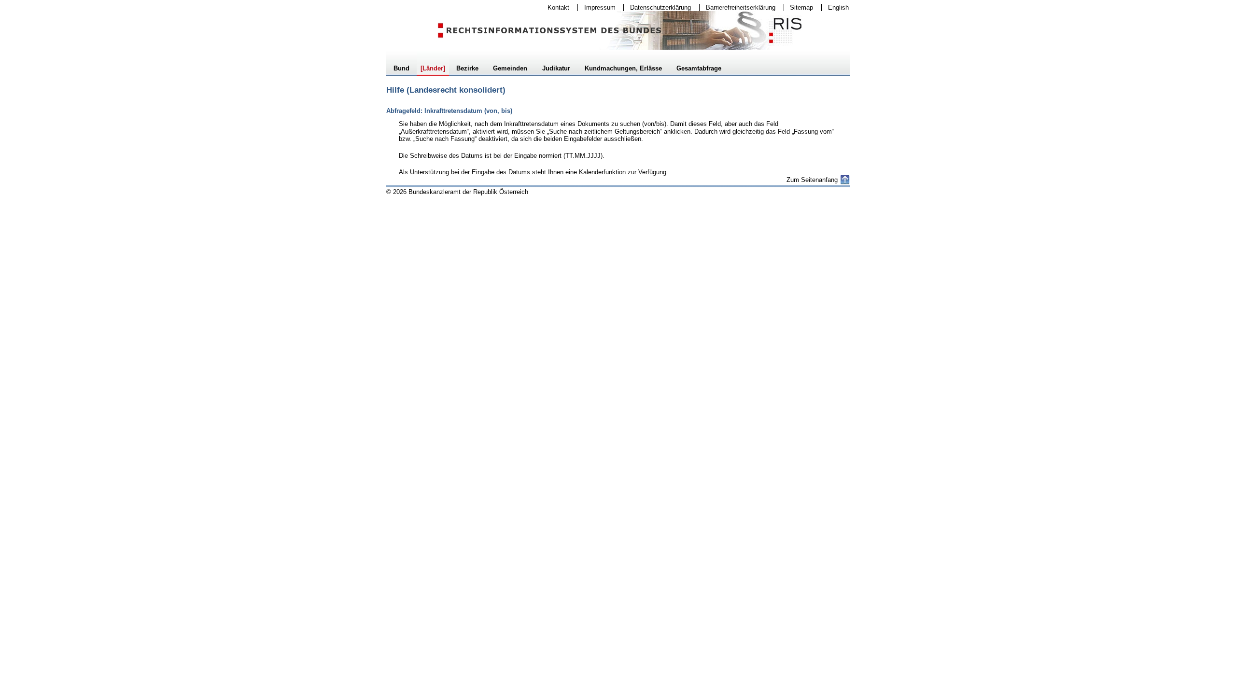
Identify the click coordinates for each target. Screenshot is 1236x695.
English (838, 7)
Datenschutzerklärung (657, 7)
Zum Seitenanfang (812, 179)
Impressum (597, 7)
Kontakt (555, 7)
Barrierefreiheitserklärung (737, 7)
